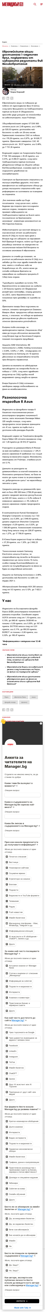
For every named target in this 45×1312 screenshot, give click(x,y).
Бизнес (4, 42)
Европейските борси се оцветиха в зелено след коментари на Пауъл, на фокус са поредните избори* (25, 669)
